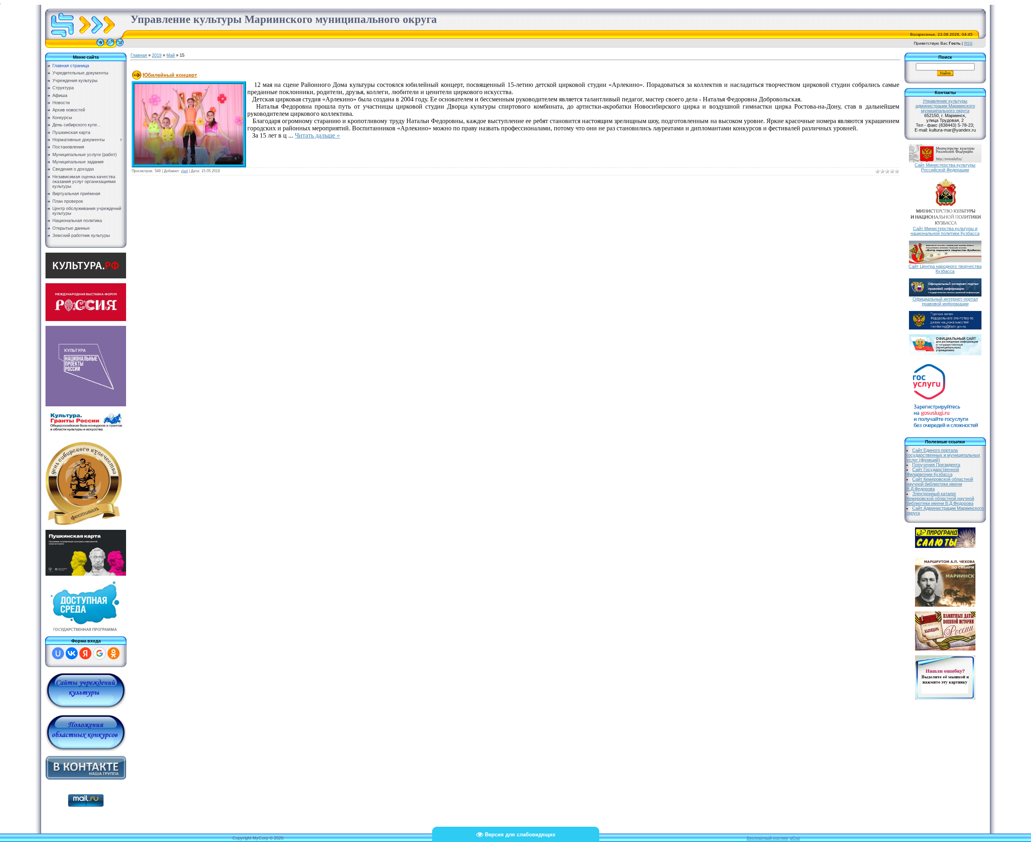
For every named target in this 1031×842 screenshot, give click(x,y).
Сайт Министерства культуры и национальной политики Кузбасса (945, 231)
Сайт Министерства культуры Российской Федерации (945, 167)
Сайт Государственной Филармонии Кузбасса (933, 472)
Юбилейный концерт (170, 75)
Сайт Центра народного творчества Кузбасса (945, 269)
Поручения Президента (936, 464)
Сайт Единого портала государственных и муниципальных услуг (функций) (943, 455)
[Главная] (100, 46)
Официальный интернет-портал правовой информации (945, 301)
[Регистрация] (110, 46)
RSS (968, 43)
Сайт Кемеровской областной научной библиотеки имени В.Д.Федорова (940, 484)
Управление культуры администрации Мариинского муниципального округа (945, 106)
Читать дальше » (317, 135)
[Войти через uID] (58, 653)
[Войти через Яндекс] (85, 653)
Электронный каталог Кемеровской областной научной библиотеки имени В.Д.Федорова (940, 498)
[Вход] (120, 46)
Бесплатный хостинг (768, 838)
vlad (184, 171)
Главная (138, 55)
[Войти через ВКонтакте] (72, 653)
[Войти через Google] (99, 653)
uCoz (795, 838)
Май (170, 55)
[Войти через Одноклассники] (114, 653)
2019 (156, 55)
